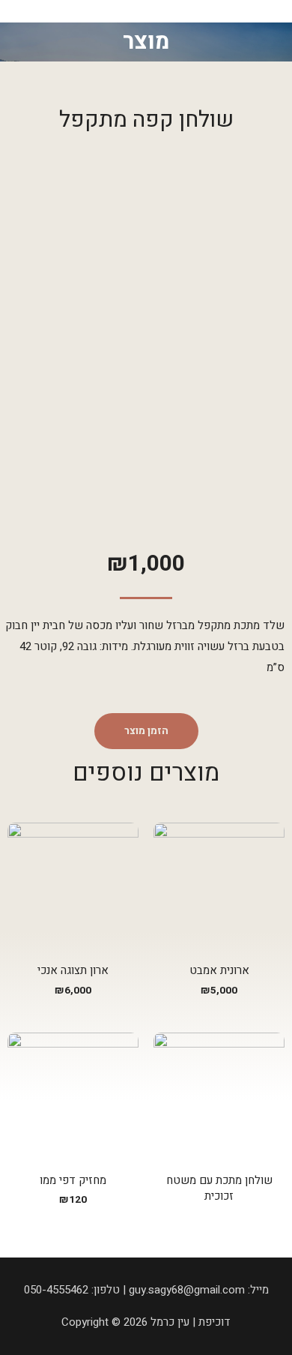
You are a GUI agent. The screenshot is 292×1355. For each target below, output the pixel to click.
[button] (146, 731)
